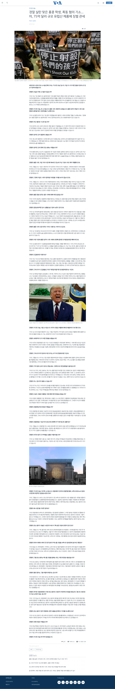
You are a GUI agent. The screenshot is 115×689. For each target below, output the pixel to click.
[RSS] (75, 682)
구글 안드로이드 (9, 681)
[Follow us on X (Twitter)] (63, 682)
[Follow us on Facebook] (59, 682)
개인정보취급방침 (36, 684)
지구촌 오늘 (32, 8)
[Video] (103, 3)
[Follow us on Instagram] (71, 682)
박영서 (30, 21)
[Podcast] (79, 682)
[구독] (83, 682)
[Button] (84, 29)
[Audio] (98, 3)
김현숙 (34, 21)
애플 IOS (8, 684)
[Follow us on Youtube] (67, 682)
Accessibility (35, 681)
